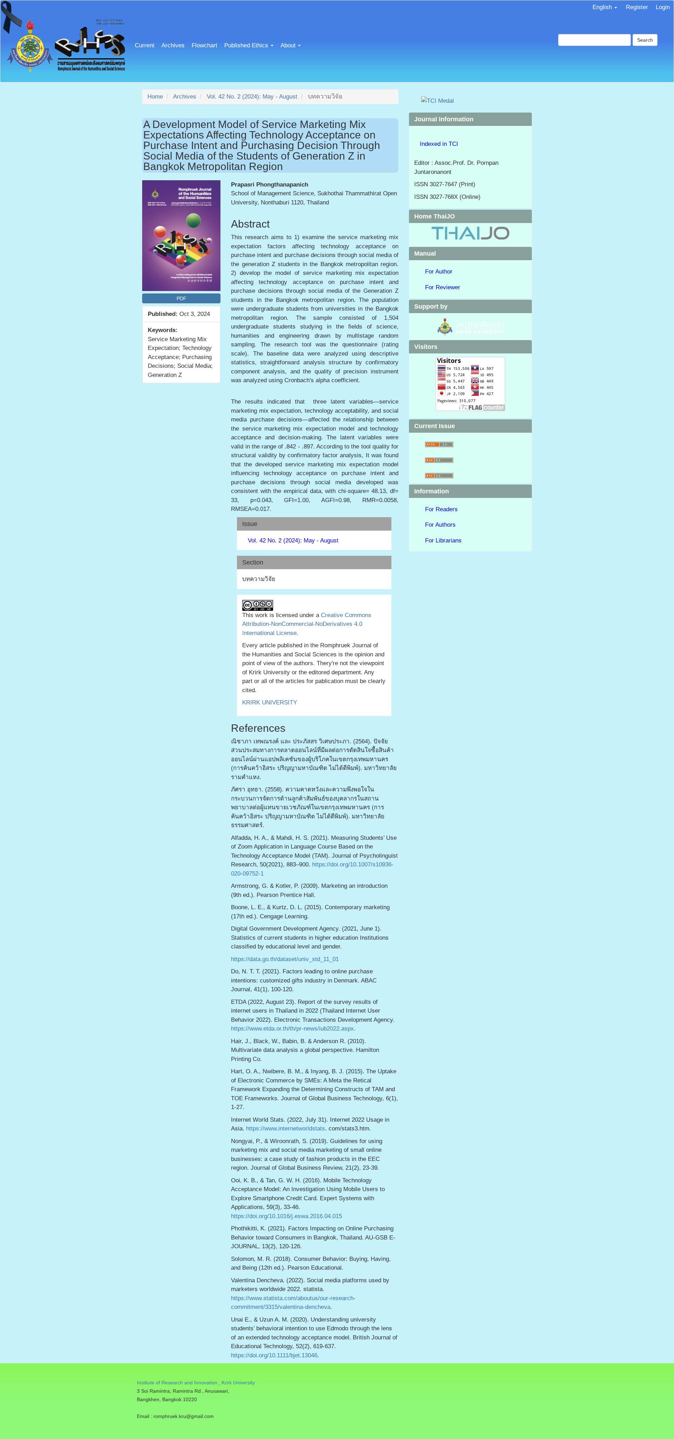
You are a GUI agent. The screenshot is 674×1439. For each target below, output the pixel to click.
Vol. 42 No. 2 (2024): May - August (252, 96)
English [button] (603, 7)
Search (645, 40)
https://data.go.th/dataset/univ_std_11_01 (285, 959)
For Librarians (443, 540)
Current (144, 45)
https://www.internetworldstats (285, 1128)
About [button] (288, 45)
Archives (173, 45)
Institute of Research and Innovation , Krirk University (196, 1382)
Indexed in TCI (439, 144)
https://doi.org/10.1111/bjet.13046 (274, 1355)
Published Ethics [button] (247, 45)
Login (663, 7)
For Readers (441, 509)
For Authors (440, 524)
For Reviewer (442, 287)
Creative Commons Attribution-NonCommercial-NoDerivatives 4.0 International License (306, 624)
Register (637, 7)
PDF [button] (181, 298)
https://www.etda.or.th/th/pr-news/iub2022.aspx (292, 1028)
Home (155, 96)
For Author (438, 271)
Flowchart (204, 45)
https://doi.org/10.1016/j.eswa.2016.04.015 (286, 1216)
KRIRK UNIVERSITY (269, 702)
